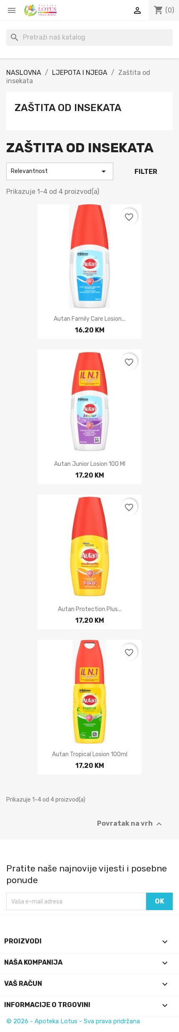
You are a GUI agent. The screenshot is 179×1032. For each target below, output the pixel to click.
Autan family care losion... (89, 318)
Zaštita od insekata (68, 108)
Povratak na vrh (130, 824)
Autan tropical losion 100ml (89, 754)
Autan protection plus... (90, 609)
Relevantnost (60, 171)
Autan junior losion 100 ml (89, 464)
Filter (145, 172)
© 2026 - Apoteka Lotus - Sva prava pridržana (73, 1021)
